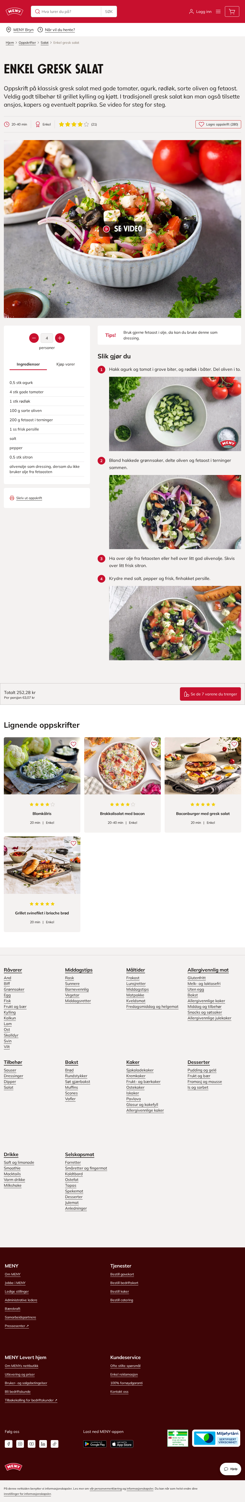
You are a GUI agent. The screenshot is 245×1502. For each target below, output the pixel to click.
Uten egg (196, 989)
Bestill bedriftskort (124, 1283)
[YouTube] (31, 1444)
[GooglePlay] (94, 1444)
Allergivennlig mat (208, 970)
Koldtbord (74, 1173)
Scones (71, 1093)
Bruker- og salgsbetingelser (26, 1383)
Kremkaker (135, 1075)
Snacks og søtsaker (205, 1012)
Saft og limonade (19, 1162)
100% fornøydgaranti (126, 1383)
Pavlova (133, 1098)
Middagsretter (78, 1000)
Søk (109, 11)
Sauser (10, 1070)
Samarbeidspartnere (20, 1317)
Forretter (73, 1162)
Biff (7, 983)
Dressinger (13, 1075)
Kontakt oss (119, 1391)
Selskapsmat (79, 1154)
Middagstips (79, 970)
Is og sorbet (198, 1087)
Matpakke (135, 995)
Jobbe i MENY (15, 1283)
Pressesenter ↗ (17, 1326)
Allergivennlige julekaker (209, 1018)
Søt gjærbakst (77, 1081)
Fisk (7, 1000)
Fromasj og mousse (205, 1081)
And (7, 977)
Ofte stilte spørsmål (125, 1366)
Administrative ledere (21, 1300)
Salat (8, 1087)
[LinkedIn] (43, 1444)
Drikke (11, 1154)
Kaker (132, 1062)
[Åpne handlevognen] (232, 11)
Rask (69, 977)
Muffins (71, 1087)
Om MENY (13, 1274)
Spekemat (74, 1191)
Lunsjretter (136, 983)
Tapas (70, 1185)
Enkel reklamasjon (124, 1374)
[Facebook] (8, 1444)
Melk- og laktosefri (204, 983)
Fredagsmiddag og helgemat (152, 1006)
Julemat (72, 1202)
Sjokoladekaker (140, 1070)
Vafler (70, 1098)
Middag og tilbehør (205, 1006)
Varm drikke (14, 1179)
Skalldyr (11, 1035)
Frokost (132, 977)
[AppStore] (122, 1444)
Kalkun (10, 1018)
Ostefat (71, 1179)
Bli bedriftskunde (18, 1391)
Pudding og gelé (202, 1070)
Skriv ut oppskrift (29, 498)
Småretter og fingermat (86, 1168)
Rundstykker (76, 1075)
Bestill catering (121, 1300)
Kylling (10, 1012)
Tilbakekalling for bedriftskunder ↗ (31, 1400)
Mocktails (12, 1173)
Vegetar (72, 995)
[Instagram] (20, 1444)
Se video (128, 229)
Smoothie (12, 1168)
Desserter (199, 1062)
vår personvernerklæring (106, 1488)
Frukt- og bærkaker (143, 1081)
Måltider (135, 970)
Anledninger (76, 1208)
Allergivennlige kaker (206, 1000)
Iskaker (132, 1093)
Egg (7, 995)
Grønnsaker (14, 989)
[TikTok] (54, 1444)
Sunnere (72, 983)
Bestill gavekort (122, 1274)
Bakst (193, 995)
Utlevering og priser (20, 1374)
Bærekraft (12, 1308)
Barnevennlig (77, 989)
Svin (7, 1040)
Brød (69, 1070)
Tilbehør (13, 1062)
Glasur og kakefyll (142, 1104)
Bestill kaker (119, 1291)
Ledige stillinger (17, 1291)
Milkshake (13, 1185)
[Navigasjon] (218, 11)
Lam (8, 1023)
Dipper (10, 1081)
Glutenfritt (197, 977)
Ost (7, 1029)
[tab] (28, 364)
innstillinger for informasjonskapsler (27, 1494)
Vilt (7, 1046)
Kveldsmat (135, 1000)
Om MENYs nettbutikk (21, 1366)
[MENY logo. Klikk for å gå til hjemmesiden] (14, 11)
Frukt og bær (15, 1006)
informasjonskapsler (140, 1488)
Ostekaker (135, 1087)
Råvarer (13, 970)
